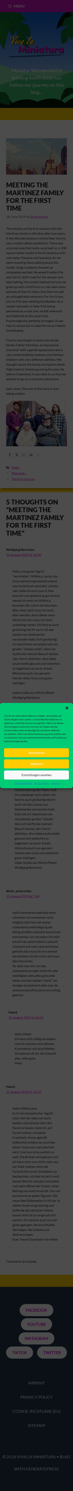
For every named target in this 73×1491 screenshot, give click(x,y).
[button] (67, 708)
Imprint (55, 783)
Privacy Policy (41, 783)
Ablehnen (36, 764)
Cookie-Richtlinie (23, 783)
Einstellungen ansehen (36, 775)
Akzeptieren (36, 752)
